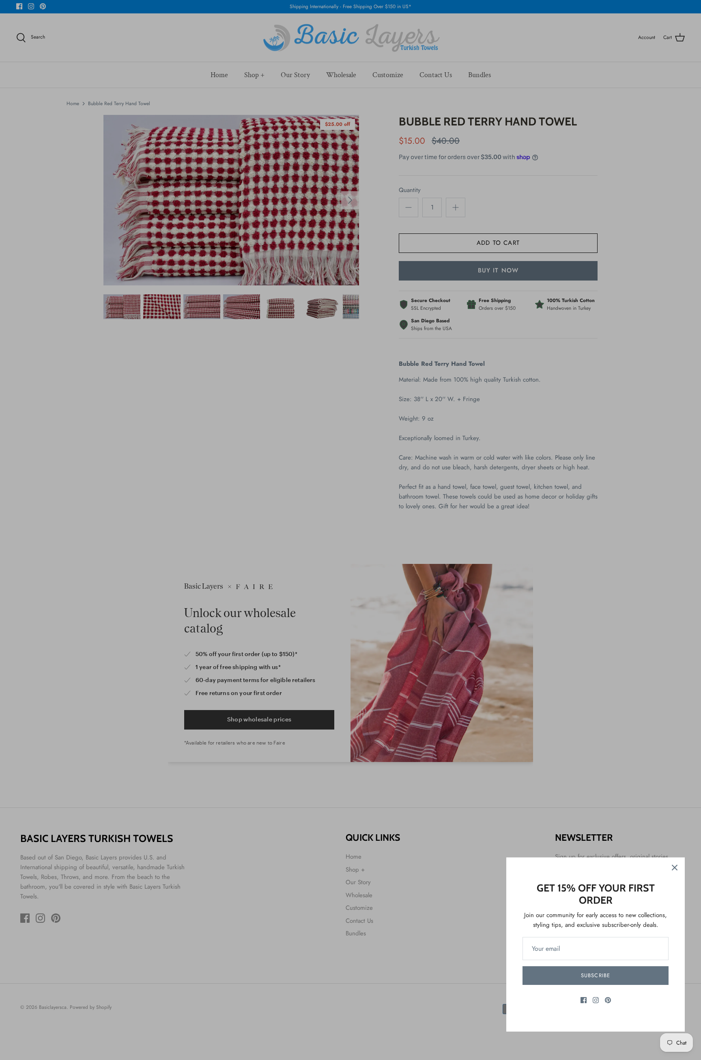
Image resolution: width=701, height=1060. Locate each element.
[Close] (675, 867)
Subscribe (595, 975)
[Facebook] (584, 1000)
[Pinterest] (608, 1000)
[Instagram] (596, 1000)
